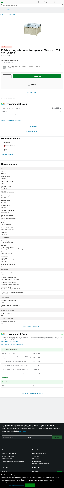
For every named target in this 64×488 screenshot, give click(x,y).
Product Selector (7, 458)
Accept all (30, 485)
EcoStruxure (35, 471)
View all (8, 15)
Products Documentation (9, 453)
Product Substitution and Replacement (13, 461)
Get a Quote (35, 458)
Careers (4, 471)
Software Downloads (8, 456)
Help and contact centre (39, 453)
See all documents (8, 154)
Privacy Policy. (22, 431)
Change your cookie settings (16, 485)
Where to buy (36, 456)
